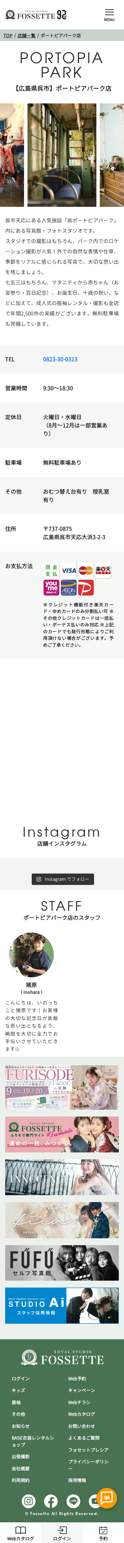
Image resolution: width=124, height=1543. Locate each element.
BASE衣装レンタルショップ (33, 1441)
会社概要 (21, 1468)
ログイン (62, 1538)
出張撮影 (21, 1456)
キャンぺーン (81, 1390)
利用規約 (21, 1480)
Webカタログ (20, 1538)
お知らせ (21, 1426)
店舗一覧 (26, 35)
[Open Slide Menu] (109, 11)
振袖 (16, 1402)
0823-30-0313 (60, 359)
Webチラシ (79, 1402)
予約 (103, 1538)
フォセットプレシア (88, 1450)
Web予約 (77, 1378)
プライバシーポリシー (88, 1465)
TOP (7, 35)
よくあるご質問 (84, 1438)
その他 (18, 1414)
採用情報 (77, 1480)
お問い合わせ (81, 1426)
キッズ (18, 1390)
